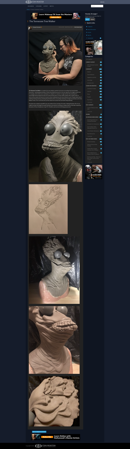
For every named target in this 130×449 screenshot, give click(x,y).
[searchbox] (97, 6)
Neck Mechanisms (94, 133)
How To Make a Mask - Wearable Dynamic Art (94, 127)
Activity (46, 6)
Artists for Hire (94, 83)
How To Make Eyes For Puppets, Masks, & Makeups (94, 153)
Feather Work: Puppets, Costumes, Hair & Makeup (94, 149)
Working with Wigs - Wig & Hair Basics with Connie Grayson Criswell (94, 158)
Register (38, 431)
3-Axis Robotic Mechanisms (94, 131)
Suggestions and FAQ (94, 77)
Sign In (102, 2)
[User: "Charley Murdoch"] (31, 28)
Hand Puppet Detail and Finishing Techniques (94, 120)
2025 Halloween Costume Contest (94, 65)
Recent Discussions (92, 29)
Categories (39, 6)
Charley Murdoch (37, 27)
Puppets (94, 96)
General (94, 71)
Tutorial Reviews (94, 74)
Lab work (94, 91)
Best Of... (52, 6)
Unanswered (94, 38)
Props (94, 94)
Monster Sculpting (94, 141)
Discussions (31, 6)
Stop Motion (94, 99)
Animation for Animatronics (94, 124)
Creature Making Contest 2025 (94, 108)
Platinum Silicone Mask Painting (94, 145)
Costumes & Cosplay (94, 88)
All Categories (89, 59)
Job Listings (94, 80)
